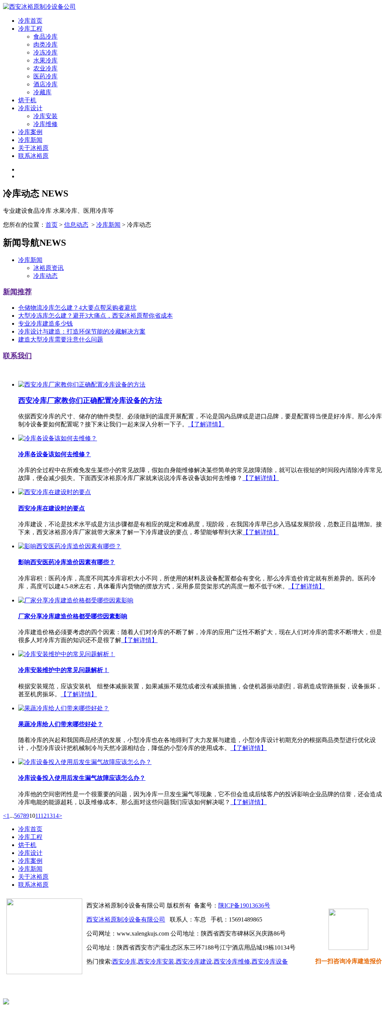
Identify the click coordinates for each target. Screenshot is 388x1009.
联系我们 (17, 356)
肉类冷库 (45, 44)
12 (44, 816)
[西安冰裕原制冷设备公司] (39, 6)
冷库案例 (30, 132)
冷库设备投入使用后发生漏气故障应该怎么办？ (82, 778)
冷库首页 (30, 20)
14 (56, 816)
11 (38, 816)
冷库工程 (30, 28)
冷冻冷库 (45, 52)
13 (50, 816)
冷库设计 (30, 108)
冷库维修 (45, 124)
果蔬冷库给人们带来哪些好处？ (60, 724)
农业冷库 (45, 68)
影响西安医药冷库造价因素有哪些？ (66, 562)
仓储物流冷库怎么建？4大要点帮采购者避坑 (77, 307)
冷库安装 (45, 116)
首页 (51, 224)
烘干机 (27, 100)
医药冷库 (45, 76)
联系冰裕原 (33, 156)
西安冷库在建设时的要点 (51, 508)
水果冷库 (45, 60)
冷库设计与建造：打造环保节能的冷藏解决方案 (82, 331)
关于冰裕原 (33, 148)
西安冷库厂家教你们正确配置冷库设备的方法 (90, 400)
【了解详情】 (206, 424)
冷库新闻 (30, 140)
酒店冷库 (45, 84)
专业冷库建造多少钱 (45, 323)
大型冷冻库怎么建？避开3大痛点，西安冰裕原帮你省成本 (95, 315)
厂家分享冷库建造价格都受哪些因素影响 (72, 616)
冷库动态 (45, 276)
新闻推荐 (17, 292)
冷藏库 (42, 92)
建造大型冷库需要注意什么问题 (60, 339)
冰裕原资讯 (48, 268)
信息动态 (76, 224)
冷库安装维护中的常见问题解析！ (63, 670)
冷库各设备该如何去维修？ (54, 454)
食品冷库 (45, 36)
